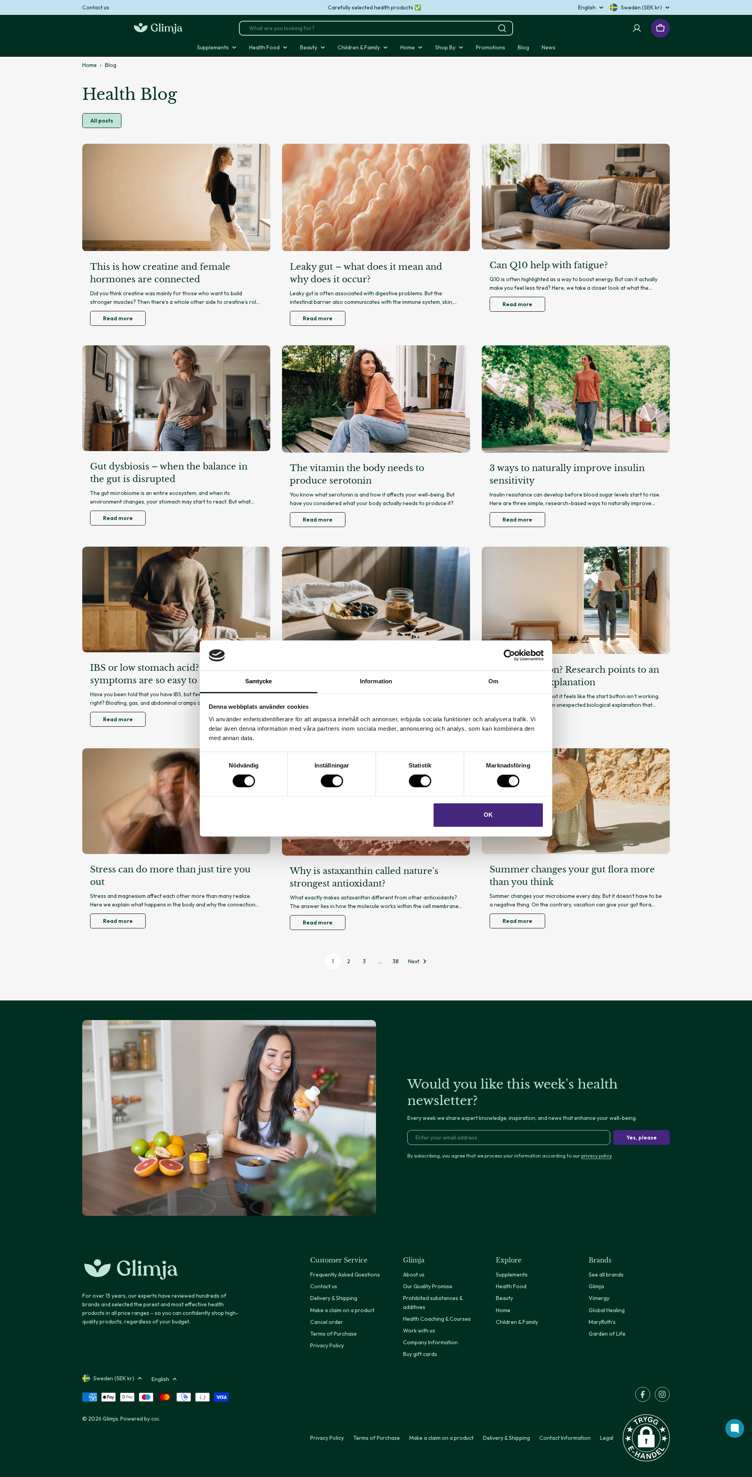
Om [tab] (493, 681)
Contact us (95, 7)
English (587, 7)
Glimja (110, 1418)
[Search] (502, 28)
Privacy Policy (327, 1437)
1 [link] (333, 961)
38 (395, 961)
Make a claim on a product (441, 1437)
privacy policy (596, 1155)
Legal (606, 1437)
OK (488, 814)
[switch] (332, 781)
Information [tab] (376, 681)
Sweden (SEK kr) (641, 7)
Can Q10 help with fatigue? (549, 265)
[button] (646, 1437)
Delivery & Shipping (506, 1437)
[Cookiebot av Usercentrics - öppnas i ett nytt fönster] (509, 655)
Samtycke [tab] (258, 681)
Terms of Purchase (376, 1437)
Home (89, 65)
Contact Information (565, 1437)
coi (155, 1418)
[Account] (637, 28)
